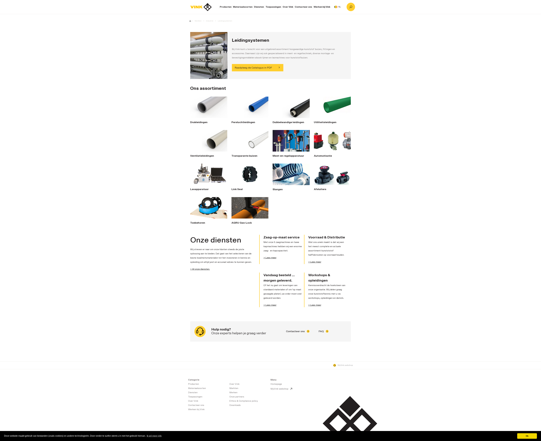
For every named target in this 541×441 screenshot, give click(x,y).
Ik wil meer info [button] (154, 436)
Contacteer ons (303, 7)
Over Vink (288, 7)
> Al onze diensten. (200, 269)
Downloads (235, 405)
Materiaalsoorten (242, 7)
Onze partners (236, 397)
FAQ (321, 331)
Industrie (209, 21)
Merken (233, 392)
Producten (225, 7)
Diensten (259, 7)
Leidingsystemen (225, 21)
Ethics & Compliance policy (243, 401)
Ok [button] (527, 436)
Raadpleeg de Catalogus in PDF (253, 68)
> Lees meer (269, 258)
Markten (198, 21)
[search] (351, 7)
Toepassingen (273, 7)
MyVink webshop (345, 365)
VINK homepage (190, 21)
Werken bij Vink (322, 7)
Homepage (201, 7)
